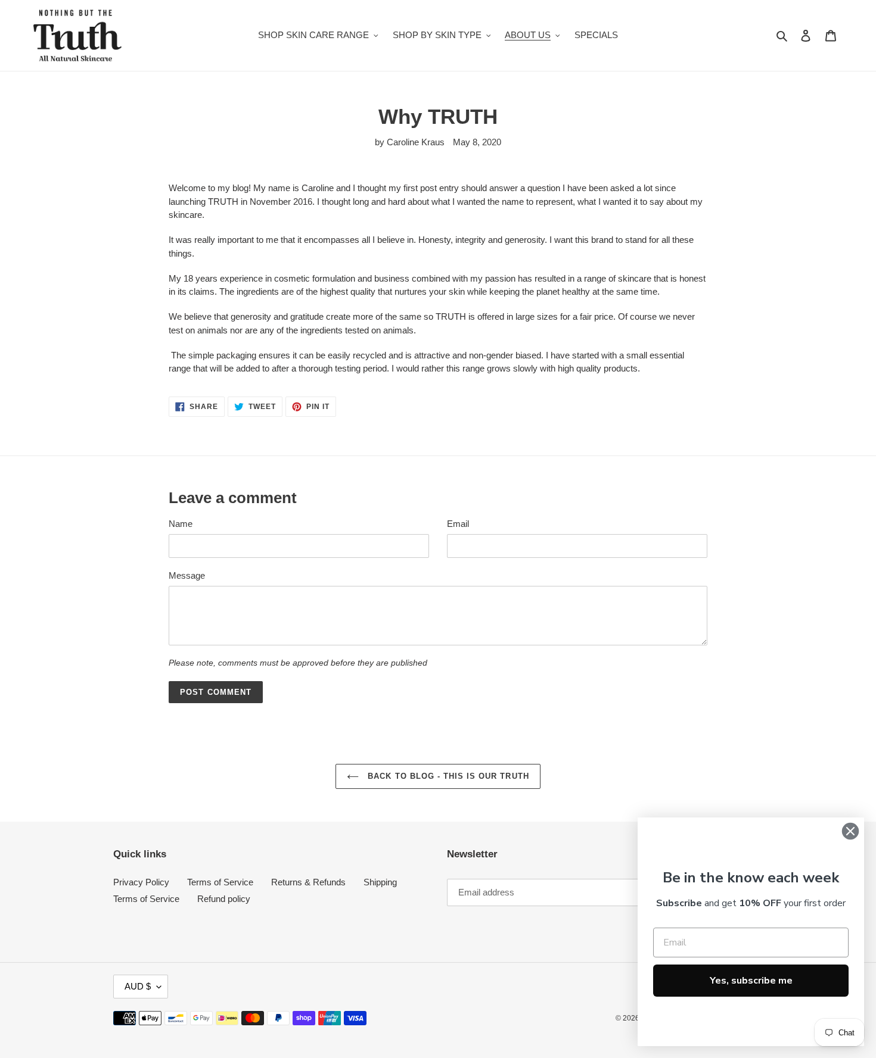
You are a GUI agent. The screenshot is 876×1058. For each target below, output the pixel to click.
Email (458, 524)
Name (180, 524)
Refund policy (223, 899)
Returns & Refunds (308, 882)
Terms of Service (220, 882)
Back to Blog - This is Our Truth (447, 776)
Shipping (380, 882)
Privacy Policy (141, 882)
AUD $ (138, 986)
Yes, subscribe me (751, 980)
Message (187, 575)
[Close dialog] (850, 831)
